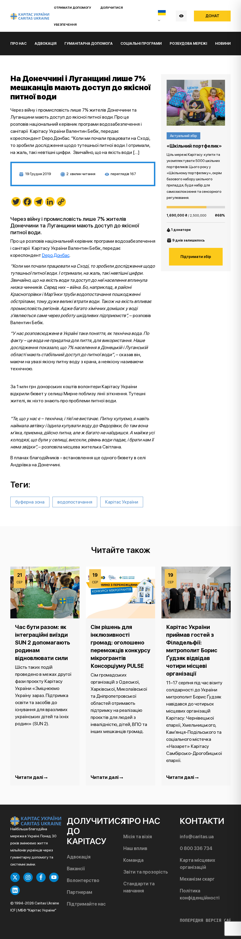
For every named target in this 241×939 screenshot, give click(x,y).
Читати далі (29, 777)
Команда (133, 860)
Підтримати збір (196, 256)
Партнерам (79, 892)
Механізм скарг (197, 879)
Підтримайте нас (86, 904)
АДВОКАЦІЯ (45, 43)
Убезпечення (65, 24)
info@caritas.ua (197, 836)
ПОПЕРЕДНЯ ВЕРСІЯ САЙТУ (208, 920)
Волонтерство (83, 880)
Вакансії (76, 868)
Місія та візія (137, 836)
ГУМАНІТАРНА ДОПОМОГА (88, 43)
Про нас (18, 43)
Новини (223, 43)
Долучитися (111, 7)
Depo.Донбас (55, 255)
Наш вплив (135, 848)
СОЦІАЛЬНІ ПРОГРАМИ (141, 43)
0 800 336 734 (196, 848)
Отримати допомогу (72, 7)
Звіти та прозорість (145, 872)
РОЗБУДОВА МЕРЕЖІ (188, 43)
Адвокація (79, 857)
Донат (212, 16)
